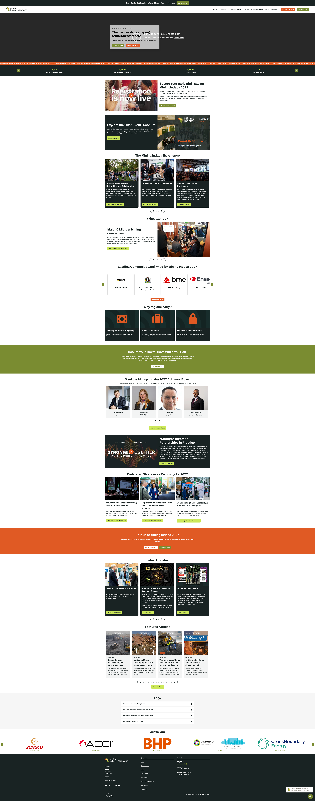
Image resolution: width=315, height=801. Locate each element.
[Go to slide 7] (161, 259)
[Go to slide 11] (158, 682)
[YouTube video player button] (131, 95)
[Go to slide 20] (173, 682)
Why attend (144, 778)
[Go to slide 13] (161, 682)
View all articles (157, 687)
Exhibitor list (144, 774)
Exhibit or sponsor (288, 9)
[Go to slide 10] (156, 682)
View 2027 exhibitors (185, 205)
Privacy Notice (196, 794)
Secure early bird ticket (168, 106)
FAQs (142, 770)
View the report (147, 613)
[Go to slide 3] (158, 211)
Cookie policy (206, 794)
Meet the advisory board (157, 428)
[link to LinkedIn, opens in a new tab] (116, 785)
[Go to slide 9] (155, 682)
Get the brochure (113, 138)
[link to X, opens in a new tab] (109, 785)
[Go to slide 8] (153, 682)
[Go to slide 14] (163, 682)
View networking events (150, 205)
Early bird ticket (182, 3)
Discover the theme (167, 463)
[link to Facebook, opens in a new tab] (106, 785)
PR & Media (144, 785)
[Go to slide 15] (165, 682)
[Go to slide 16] (166, 682)
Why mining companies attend (118, 248)
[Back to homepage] (121, 760)
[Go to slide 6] (150, 682)
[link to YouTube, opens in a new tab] (119, 785)
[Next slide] (163, 211)
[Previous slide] (152, 211)
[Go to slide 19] (171, 682)
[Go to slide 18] (169, 682)
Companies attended (114, 613)
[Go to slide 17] (168, 682)
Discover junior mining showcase (189, 521)
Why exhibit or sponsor (147, 781)
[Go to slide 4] (160, 211)
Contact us (144, 789)
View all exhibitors (157, 299)
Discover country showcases (117, 521)
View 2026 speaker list (114, 205)
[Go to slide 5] (158, 259)
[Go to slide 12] (160, 682)
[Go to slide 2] (156, 211)
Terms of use (187, 794)
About (142, 762)
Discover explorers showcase (152, 521)
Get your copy (183, 613)
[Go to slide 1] (155, 211)
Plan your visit (145, 766)
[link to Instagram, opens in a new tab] (113, 785)
